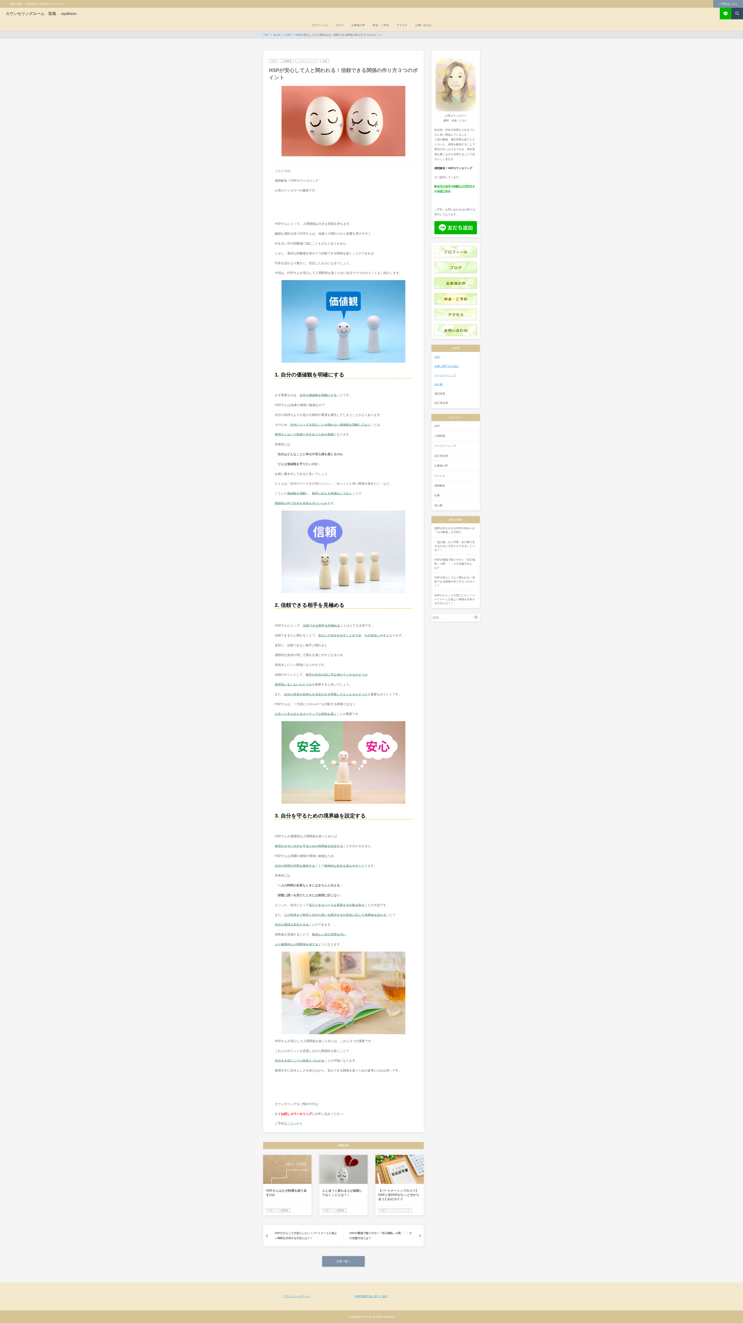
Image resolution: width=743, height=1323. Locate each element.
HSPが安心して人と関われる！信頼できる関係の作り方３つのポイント (454, 581)
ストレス (439, 475)
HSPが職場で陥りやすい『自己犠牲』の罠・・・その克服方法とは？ (454, 563)
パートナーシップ (307, 61)
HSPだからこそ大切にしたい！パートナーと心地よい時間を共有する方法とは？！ (454, 599)
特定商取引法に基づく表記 (371, 1296)
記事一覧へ (343, 1261)
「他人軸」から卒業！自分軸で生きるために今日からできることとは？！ (454, 546)
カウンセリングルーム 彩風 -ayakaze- (41, 13)
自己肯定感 (441, 455)
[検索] (477, 618)
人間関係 (286, 61)
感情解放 (439, 485)
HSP (273, 61)
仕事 (324, 61)
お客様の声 (441, 465)
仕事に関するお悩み (446, 366)
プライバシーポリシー (296, 1296)
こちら (291, 1123)
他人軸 (438, 384)
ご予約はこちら (728, 3)
